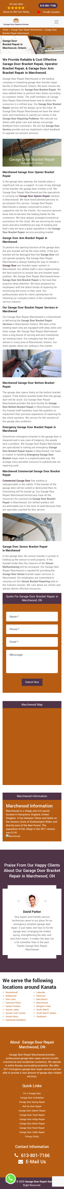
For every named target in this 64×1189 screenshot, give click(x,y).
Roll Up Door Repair (32, 1106)
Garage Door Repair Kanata (40, 1181)
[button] (22, 901)
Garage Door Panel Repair (32, 1128)
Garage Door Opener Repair (32, 1110)
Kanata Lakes (12, 1009)
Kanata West (12, 1016)
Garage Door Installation (32, 1097)
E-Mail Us (36, 1161)
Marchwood (42, 1002)
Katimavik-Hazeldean (16, 1020)
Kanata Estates (13, 1006)
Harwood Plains (13, 1002)
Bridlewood (11, 995)
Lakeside (40, 992)
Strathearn (41, 1016)
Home (5, 29)
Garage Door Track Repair (32, 1115)
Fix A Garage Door (32, 1093)
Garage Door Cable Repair (32, 1132)
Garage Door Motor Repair (32, 1123)
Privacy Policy (32, 1136)
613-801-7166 (48, 6)
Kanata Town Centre (15, 1013)
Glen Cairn (11, 999)
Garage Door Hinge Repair (32, 1119)
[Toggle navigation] (56, 21)
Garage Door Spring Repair (32, 1102)
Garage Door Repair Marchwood (26, 29)
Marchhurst (41, 999)
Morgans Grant (43, 1006)
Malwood (40, 995)
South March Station (46, 1013)
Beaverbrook (12, 992)
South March (42, 1009)
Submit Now (32, 682)
